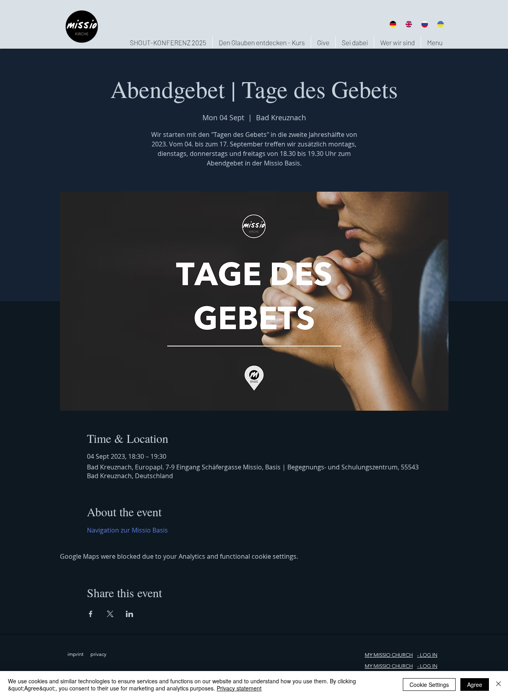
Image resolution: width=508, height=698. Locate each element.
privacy (98, 654)
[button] (397, 42)
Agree (474, 684)
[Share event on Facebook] (90, 614)
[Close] (498, 684)
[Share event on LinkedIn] (129, 614)
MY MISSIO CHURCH (389, 655)
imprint (75, 654)
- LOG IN (427, 666)
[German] (392, 24)
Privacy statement (239, 688)
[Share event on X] (110, 614)
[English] (408, 24)
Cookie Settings (429, 684)
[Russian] (425, 24)
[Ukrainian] (440, 24)
